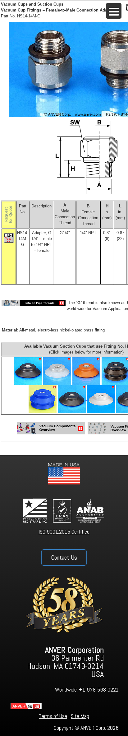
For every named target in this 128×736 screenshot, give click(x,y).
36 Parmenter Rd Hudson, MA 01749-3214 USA (65, 662)
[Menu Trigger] (113, 11)
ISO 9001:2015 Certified (64, 531)
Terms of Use (53, 716)
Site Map (80, 716)
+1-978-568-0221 (99, 689)
